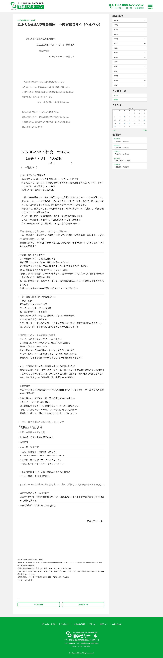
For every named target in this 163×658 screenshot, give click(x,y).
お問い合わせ (117, 624)
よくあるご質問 (79, 624)
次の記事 (83, 604)
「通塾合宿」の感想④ (121, 140)
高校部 (116, 100)
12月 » (145, 130)
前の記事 (38, 604)
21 (120, 123)
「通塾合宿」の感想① (121, 166)
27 (115, 126)
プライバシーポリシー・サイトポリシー (55, 624)
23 (129, 123)
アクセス (92, 624)
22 (124, 123)
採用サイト (104, 624)
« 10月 (114, 130)
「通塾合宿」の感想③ (121, 146)
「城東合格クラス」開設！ (123, 159)
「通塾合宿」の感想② (121, 153)
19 (144, 120)
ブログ (116, 95)
